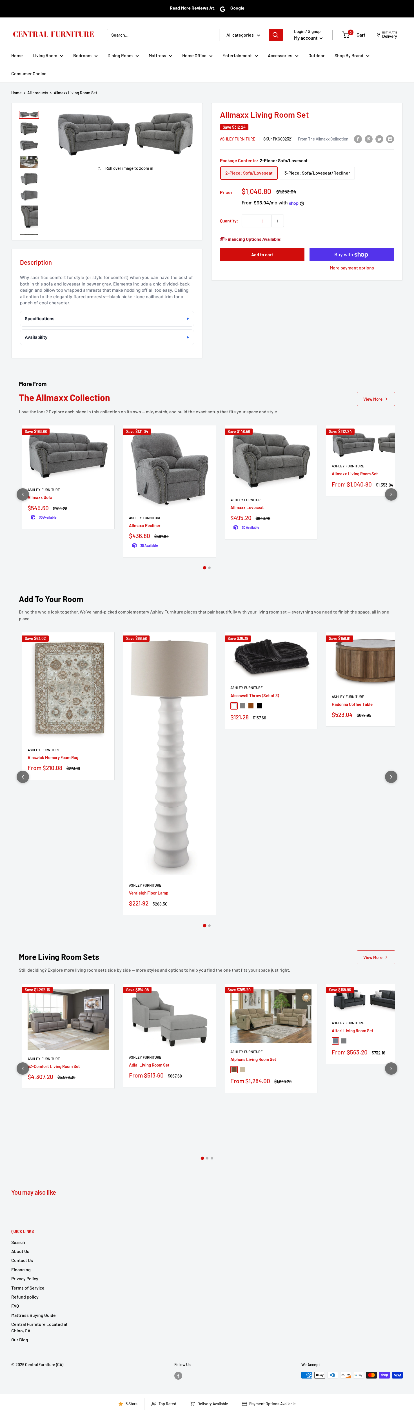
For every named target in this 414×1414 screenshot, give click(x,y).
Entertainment (237, 55)
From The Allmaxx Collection (323, 139)
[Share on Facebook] (358, 138)
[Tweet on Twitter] (379, 138)
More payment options (352, 268)
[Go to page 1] (204, 568)
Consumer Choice (28, 73)
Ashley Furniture (237, 139)
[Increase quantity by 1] (278, 221)
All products (37, 92)
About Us (20, 1251)
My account (306, 38)
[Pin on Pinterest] (369, 138)
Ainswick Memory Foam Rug (53, 757)
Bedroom (82, 55)
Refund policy (25, 1296)
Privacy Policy (24, 1278)
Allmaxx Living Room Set (355, 473)
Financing (21, 1269)
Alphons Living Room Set (253, 1059)
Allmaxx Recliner (145, 525)
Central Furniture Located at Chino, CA (39, 1327)
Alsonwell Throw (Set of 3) (254, 695)
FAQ (15, 1305)
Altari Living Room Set (352, 1030)
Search (18, 1242)
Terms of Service (27, 1287)
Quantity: (229, 221)
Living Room (45, 55)
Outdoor (316, 55)
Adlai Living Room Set (149, 1064)
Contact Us (22, 1260)
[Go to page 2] (209, 568)
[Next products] (391, 494)
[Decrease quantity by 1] (248, 221)
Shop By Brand (349, 55)
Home (17, 55)
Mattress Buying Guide (33, 1315)
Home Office (194, 55)
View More (372, 399)
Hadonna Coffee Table (352, 704)
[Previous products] (23, 494)
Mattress (157, 55)
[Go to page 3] (212, 1158)
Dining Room (120, 55)
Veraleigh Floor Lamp (148, 892)
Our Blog (19, 1339)
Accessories (280, 55)
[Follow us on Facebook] (178, 1376)
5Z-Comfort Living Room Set (54, 1066)
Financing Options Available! (253, 239)
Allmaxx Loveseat (247, 507)
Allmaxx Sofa (40, 497)
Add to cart (262, 254)
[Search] (276, 35)
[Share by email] (390, 138)
